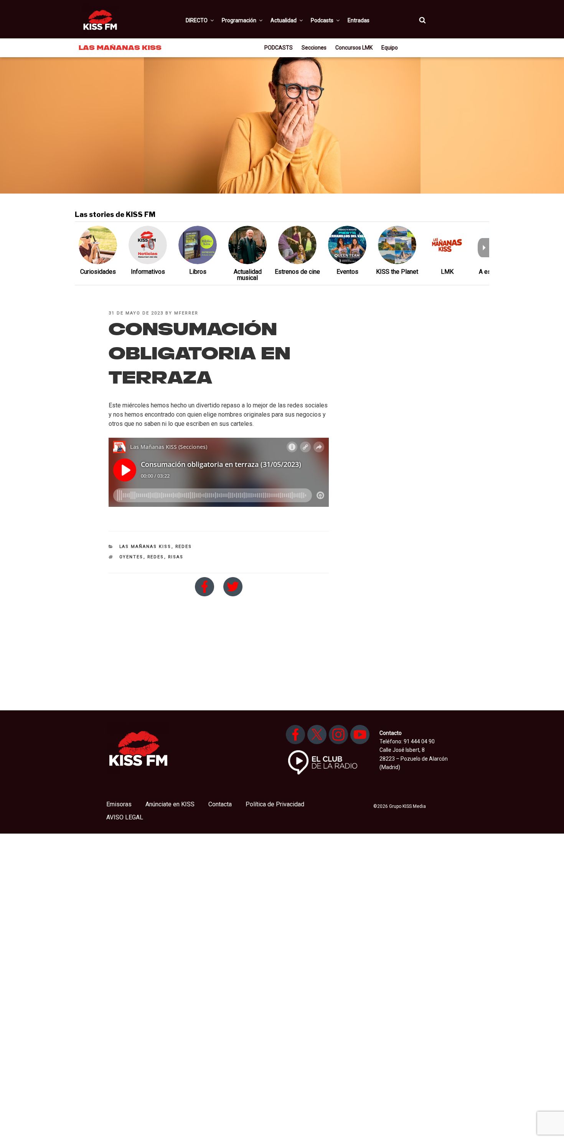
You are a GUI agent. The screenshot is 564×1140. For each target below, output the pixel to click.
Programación (239, 20)
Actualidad (283, 20)
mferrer (186, 313)
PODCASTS (278, 48)
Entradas (358, 20)
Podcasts (322, 20)
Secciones (314, 48)
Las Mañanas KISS (145, 546)
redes (155, 556)
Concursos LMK (354, 48)
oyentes (131, 556)
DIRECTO (197, 20)
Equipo (389, 48)
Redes (183, 546)
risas (176, 556)
